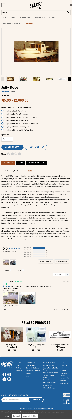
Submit (36, 400)
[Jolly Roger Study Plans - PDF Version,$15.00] (60, 334)
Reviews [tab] (6, 270)
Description (8, 163)
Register (18, 368)
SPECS (21, 163)
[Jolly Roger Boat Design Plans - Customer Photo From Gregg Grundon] (6, 262)
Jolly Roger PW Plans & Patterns (16, 120)
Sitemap (63, 380)
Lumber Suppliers (48, 380)
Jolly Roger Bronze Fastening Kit (17, 127)
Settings (6, 416)
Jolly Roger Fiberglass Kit (36, 346)
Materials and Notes (36, 163)
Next (69, 79)
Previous (2, 79)
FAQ (61, 368)
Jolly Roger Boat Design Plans (11, 306)
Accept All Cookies (29, 416)
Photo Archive (47, 385)
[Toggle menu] (3, 5)
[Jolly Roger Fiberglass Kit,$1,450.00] (36, 334)
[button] (65, 310)
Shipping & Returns (63, 374)
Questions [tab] (18, 270)
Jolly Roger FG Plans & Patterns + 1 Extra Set (21, 117)
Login (17, 365)
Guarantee (63, 370)
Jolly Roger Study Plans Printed (16, 111)
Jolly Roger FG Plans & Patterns (16, 114)
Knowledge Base (48, 365)
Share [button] (6, 310)
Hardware (29, 373)
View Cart (19, 370)
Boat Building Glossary (50, 372)
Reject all (16, 416)
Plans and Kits (30, 365)
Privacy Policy (65, 378)
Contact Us (64, 383)
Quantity (5, 135)
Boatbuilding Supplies (33, 370)
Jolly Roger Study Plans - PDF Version (60, 346)
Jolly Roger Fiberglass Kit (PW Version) (19, 130)
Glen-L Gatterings (49, 388)
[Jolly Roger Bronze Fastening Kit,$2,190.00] (12, 334)
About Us (63, 365)
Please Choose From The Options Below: (16, 107)
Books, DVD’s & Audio (33, 368)
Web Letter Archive (49, 382)
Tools (27, 376)
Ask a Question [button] (46, 261)
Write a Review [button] (62, 261)
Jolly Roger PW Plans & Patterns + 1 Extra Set (21, 124)
